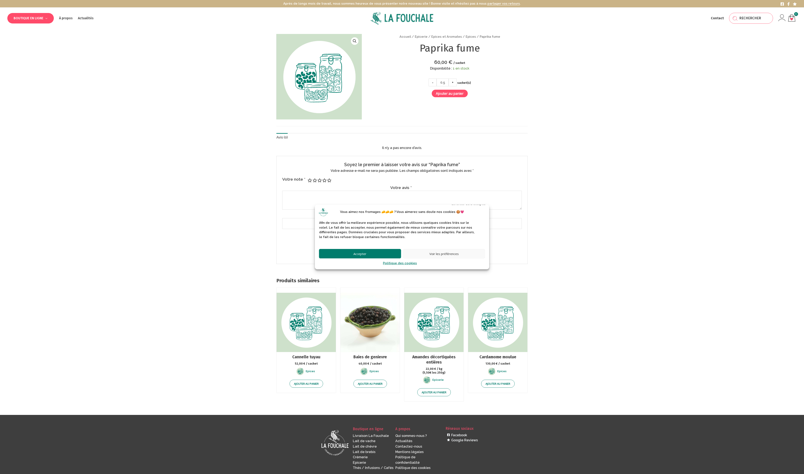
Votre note (293, 179)
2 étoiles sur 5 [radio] (314, 180)
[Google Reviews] (795, 4)
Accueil (405, 36)
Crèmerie (360, 457)
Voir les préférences (444, 254)
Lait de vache (364, 441)
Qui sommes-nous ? (411, 436)
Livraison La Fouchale (371, 436)
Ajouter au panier (450, 93)
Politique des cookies (400, 263)
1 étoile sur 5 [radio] (309, 180)
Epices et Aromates (446, 36)
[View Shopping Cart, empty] (792, 18)
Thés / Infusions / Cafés (373, 468)
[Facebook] (782, 4)
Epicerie (421, 36)
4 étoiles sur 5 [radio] (324, 180)
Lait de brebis (364, 452)
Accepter (359, 254)
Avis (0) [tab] (282, 137)
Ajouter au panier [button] (306, 384)
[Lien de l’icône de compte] (782, 17)
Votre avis (401, 187)
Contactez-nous (408, 446)
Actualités (403, 441)
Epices (471, 36)
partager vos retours (503, 3)
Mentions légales (409, 452)
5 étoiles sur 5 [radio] (329, 180)
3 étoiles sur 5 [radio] (319, 180)
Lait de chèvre (365, 446)
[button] (45, 18)
